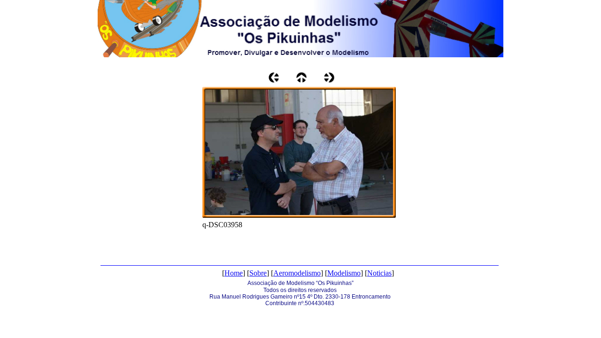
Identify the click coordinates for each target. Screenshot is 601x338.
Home (233, 273)
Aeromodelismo (297, 273)
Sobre (258, 273)
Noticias (379, 273)
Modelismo (344, 273)
